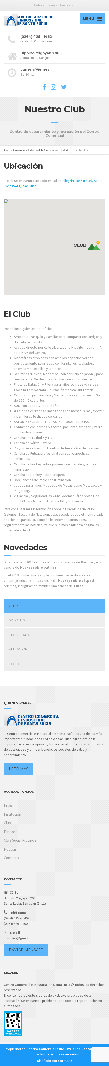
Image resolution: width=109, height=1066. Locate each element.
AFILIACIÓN (18, 649)
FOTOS (15, 664)
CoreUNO (65, 1060)
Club (7, 822)
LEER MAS (18, 769)
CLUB (13, 606)
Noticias (10, 849)
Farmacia (10, 831)
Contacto (11, 857)
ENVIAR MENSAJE (26, 950)
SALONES (17, 620)
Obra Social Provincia (20, 840)
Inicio (8, 805)
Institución (12, 814)
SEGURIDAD (19, 635)
